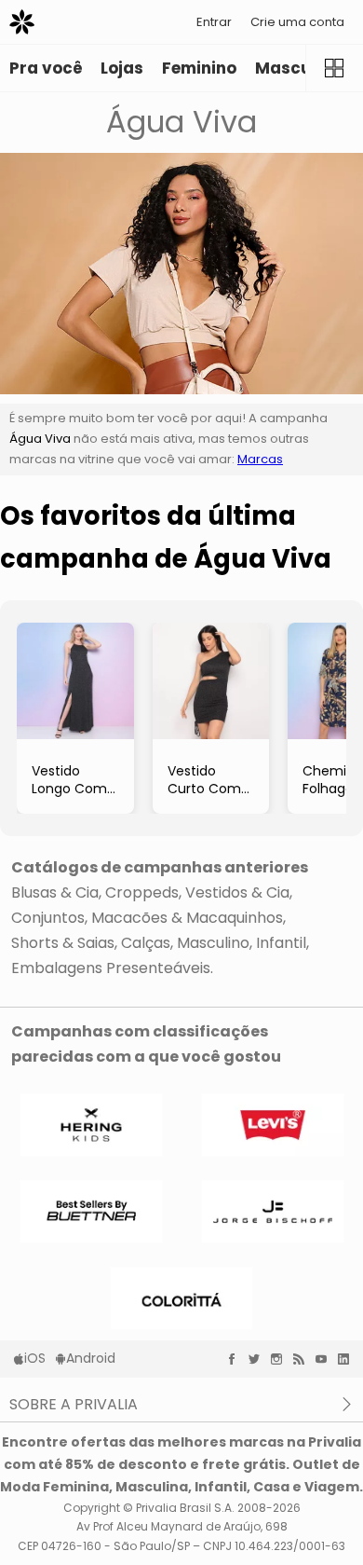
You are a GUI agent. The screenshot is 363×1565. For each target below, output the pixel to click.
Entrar (214, 22)
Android (90, 1358)
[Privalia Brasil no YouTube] (326, 1359)
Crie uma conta (297, 22)
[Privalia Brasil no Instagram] (281, 1359)
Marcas (260, 459)
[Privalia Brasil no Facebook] (236, 1359)
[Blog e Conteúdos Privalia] (303, 1359)
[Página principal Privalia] (21, 21)
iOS (35, 1358)
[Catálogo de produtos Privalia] (334, 68)
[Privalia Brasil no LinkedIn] (348, 1359)
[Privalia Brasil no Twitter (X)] (259, 1359)
